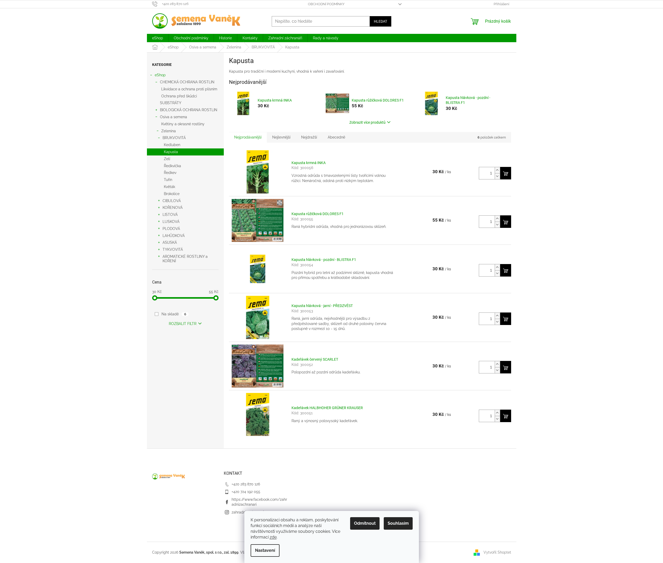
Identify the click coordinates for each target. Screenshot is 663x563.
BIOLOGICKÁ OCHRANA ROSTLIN (188, 110)
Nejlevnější (281, 137)
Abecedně (336, 137)
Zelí (167, 159)
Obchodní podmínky (326, 4)
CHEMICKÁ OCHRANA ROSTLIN (187, 82)
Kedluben (172, 145)
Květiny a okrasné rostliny (183, 124)
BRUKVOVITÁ (174, 138)
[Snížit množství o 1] (497, 176)
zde (273, 537)
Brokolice (171, 194)
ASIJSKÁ (170, 242)
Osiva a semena (173, 117)
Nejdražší (309, 137)
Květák (169, 187)
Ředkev (170, 173)
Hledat (380, 21)
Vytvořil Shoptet (497, 552)
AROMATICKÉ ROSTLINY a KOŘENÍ (185, 258)
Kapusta (171, 152)
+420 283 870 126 (246, 484)
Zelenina (168, 131)
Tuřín (168, 180)
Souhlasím (398, 523)
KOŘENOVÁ (173, 207)
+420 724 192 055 (246, 492)
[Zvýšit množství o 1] (497, 170)
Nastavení (265, 550)
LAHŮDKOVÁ (174, 236)
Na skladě (174, 314)
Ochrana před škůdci (179, 96)
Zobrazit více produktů (367, 122)
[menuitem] (157, 38)
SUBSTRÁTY (170, 103)
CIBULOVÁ (172, 201)
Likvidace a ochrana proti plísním (189, 89)
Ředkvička (172, 166)
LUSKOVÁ (171, 222)
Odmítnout (365, 523)
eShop (160, 75)
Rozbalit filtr (182, 324)
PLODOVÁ (171, 229)
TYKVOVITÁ (173, 249)
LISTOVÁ (170, 214)
